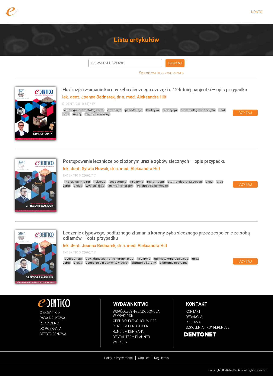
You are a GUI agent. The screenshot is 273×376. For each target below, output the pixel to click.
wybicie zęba (95, 185)
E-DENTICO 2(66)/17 (79, 175)
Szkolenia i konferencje (207, 327)
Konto (256, 12)
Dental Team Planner (131, 337)
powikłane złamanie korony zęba (110, 258)
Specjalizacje (220, 12)
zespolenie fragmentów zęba (107, 262)
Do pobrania (50, 329)
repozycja (170, 110)
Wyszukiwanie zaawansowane (161, 73)
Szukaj (175, 63)
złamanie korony (97, 114)
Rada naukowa (52, 318)
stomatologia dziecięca (198, 110)
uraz (209, 181)
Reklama (193, 322)
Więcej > (120, 342)
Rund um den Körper (130, 326)
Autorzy (197, 12)
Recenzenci (50, 323)
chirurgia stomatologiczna (84, 110)
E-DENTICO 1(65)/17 (78, 104)
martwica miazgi (77, 181)
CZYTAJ (245, 113)
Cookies (144, 358)
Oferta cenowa (53, 334)
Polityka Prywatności (118, 358)
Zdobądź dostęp (149, 12)
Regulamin (161, 358)
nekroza (100, 181)
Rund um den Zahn (128, 332)
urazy (77, 114)
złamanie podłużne (173, 262)
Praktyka (152, 110)
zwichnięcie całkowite (152, 185)
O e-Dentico (176, 12)
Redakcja (194, 317)
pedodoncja (133, 110)
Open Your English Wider (135, 321)
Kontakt (193, 311)
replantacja (155, 181)
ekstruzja (114, 110)
